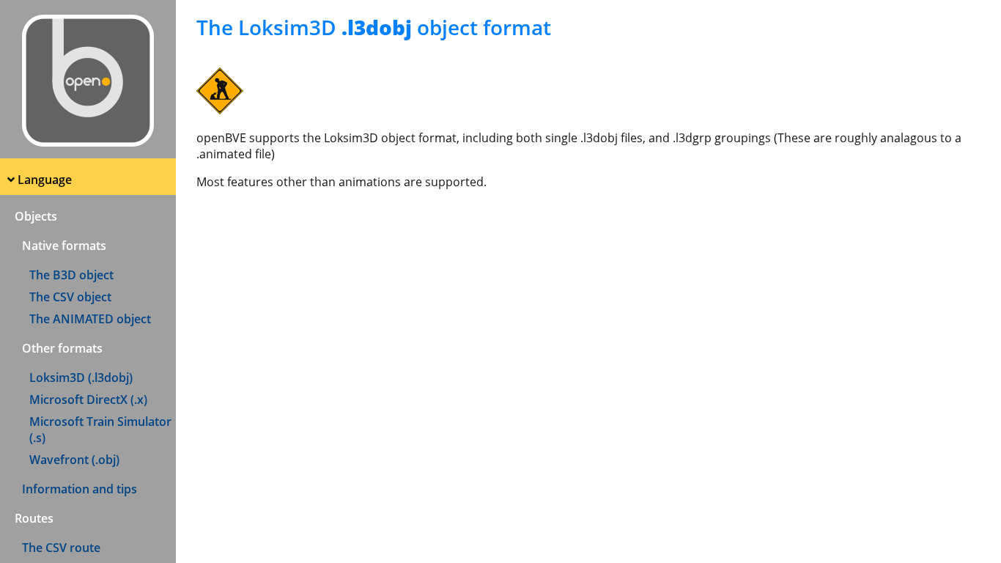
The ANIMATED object (90, 319)
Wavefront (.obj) (74, 460)
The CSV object (70, 297)
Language (45, 180)
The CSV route (61, 548)
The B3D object (71, 275)
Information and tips (79, 489)
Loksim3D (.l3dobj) (81, 377)
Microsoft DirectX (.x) (88, 399)
